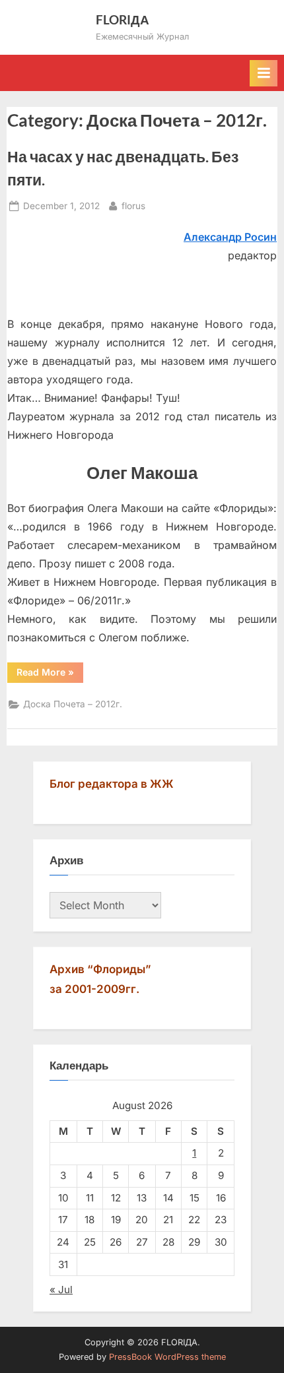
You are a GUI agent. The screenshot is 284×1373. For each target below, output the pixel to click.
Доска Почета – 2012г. (72, 704)
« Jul (61, 1289)
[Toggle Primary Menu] (263, 73)
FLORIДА (122, 19)
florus (133, 205)
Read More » (50, 674)
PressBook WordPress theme (167, 1357)
